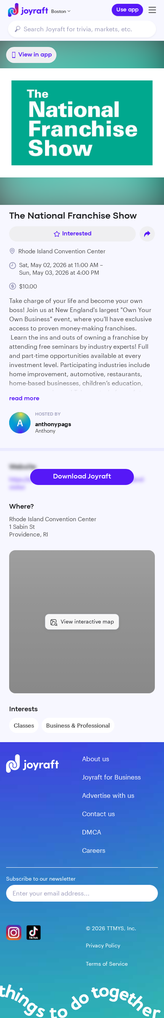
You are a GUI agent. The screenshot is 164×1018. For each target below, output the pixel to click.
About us (95, 758)
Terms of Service (107, 963)
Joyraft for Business (111, 777)
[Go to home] (28, 10)
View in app (35, 55)
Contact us (98, 813)
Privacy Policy (103, 945)
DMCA (91, 832)
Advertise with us (108, 795)
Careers (93, 850)
